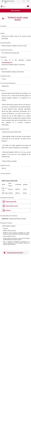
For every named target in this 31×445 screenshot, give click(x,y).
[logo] (4, 6)
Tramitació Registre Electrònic (15, 252)
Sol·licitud (7, 210)
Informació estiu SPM (10, 201)
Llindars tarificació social (11, 206)
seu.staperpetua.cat (7, 62)
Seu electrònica (15, 10)
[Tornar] (3, 18)
